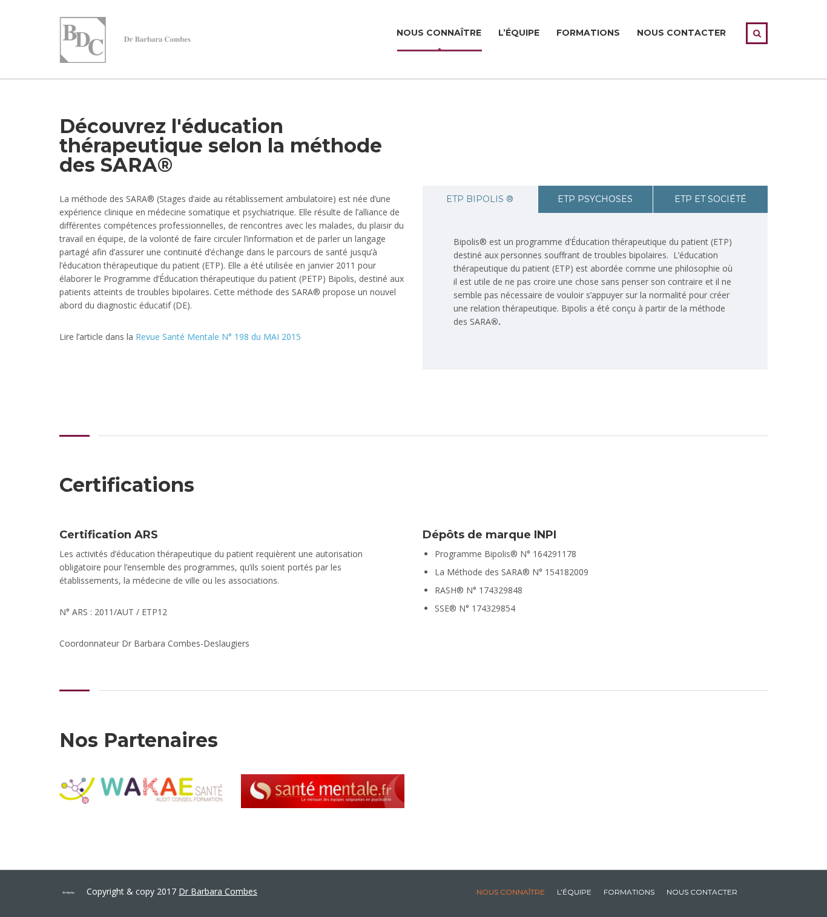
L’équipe (518, 32)
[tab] (480, 199)
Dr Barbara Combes (218, 891)
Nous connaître (439, 32)
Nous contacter (681, 32)
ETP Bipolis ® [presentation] (479, 199)
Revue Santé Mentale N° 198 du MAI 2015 (218, 336)
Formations (588, 32)
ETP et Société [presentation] (710, 199)
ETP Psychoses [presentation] (595, 199)
